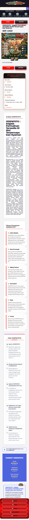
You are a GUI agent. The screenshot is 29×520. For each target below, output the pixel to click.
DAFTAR (21, 21)
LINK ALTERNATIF (15, 512)
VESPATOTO (9, 137)
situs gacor (20, 189)
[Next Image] (26, 46)
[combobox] (13, 8)
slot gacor (16, 159)
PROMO (15, 500)
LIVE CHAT (15, 516)
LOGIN (8, 21)
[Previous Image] (2, 46)
